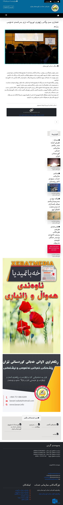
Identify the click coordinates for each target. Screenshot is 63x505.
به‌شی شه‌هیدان (25, 495)
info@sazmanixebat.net (54, 473)
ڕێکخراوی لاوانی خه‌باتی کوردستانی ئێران (49, 493)
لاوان (22, 499)
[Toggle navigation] (6, 15)
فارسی (11, 7)
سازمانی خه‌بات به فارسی (22, 492)
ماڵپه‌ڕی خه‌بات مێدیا (23, 497)
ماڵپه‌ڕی (26, 499)
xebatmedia (47, 477)
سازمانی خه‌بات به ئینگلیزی (22, 493)
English (6, 7)
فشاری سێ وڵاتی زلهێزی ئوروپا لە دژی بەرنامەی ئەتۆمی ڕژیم (31, 115)
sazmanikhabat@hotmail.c (51, 479)
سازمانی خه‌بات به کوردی (22, 490)
